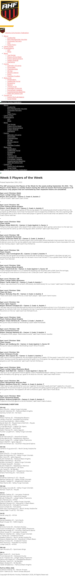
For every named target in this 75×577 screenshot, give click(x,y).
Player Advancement (15, 59)
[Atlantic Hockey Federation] (9, 21)
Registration (11, 80)
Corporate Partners (14, 41)
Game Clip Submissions (15, 97)
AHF (8, 50)
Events (6, 64)
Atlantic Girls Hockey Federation (15, 170)
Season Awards (12, 60)
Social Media (11, 99)
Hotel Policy (11, 45)
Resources (7, 78)
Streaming (11, 83)
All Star (10, 71)
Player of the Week (14, 57)
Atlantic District (12, 73)
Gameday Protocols (14, 88)
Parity (9, 74)
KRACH (10, 85)
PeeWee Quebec (13, 76)
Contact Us (8, 95)
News (6, 53)
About (6, 36)
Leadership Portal (13, 81)
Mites (9, 52)
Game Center (9, 46)
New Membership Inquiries (17, 39)
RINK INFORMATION (15, 93)
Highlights (11, 62)
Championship (12, 69)
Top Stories (11, 55)
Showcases (11, 67)
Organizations (9, 48)
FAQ (8, 43)
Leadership (11, 38)
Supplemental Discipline (16, 92)
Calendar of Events (14, 66)
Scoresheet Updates (14, 90)
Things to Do (12, 86)
